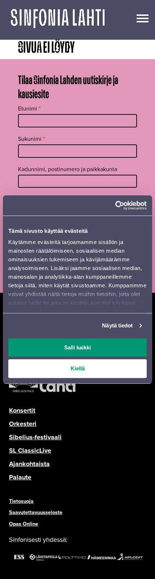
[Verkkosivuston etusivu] (58, 20)
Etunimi (29, 108)
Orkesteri (22, 423)
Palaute (20, 477)
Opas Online (23, 524)
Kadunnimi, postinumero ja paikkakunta (67, 169)
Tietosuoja (21, 501)
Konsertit (22, 410)
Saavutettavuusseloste (35, 512)
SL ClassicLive (30, 450)
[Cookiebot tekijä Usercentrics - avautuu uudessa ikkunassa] (115, 205)
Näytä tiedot (117, 325)
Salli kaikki (77, 347)
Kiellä (78, 369)
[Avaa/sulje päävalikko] (143, 17)
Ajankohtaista (29, 464)
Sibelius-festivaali (35, 437)
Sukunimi (31, 139)
